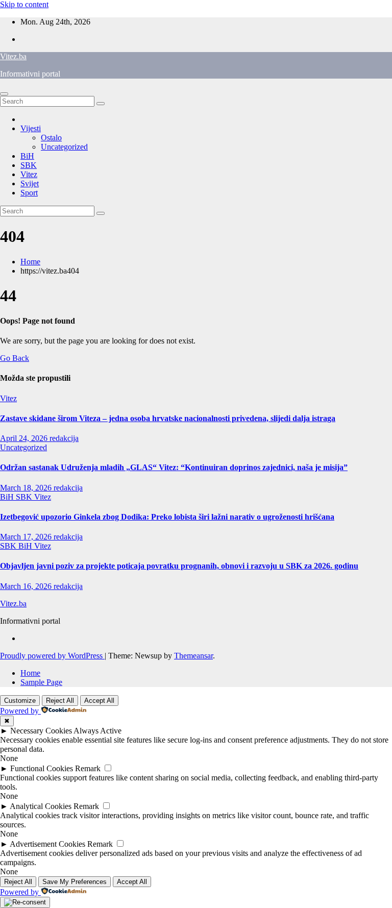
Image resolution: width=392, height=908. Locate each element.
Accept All (99, 700)
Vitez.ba (13, 56)
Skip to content (24, 4)
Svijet (29, 183)
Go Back (14, 358)
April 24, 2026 (25, 438)
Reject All (60, 700)
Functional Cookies (41, 768)
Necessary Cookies (41, 730)
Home (30, 261)
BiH (27, 156)
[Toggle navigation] (4, 93)
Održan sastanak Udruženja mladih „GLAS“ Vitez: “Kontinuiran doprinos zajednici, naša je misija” (174, 467)
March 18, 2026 (27, 487)
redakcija (64, 438)
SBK (28, 165)
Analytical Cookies (40, 806)
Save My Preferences (74, 882)
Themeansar (193, 655)
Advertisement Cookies (47, 844)
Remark (88, 768)
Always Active (97, 730)
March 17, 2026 (27, 536)
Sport (29, 192)
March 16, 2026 (27, 586)
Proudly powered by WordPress (52, 655)
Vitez (28, 174)
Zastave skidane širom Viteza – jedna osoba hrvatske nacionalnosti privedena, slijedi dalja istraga (167, 418)
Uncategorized (64, 146)
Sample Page (41, 682)
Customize (20, 700)
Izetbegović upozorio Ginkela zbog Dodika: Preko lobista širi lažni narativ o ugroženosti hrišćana (167, 516)
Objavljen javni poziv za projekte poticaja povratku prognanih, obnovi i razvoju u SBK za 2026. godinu (179, 565)
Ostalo (51, 137)
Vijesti (30, 128)
